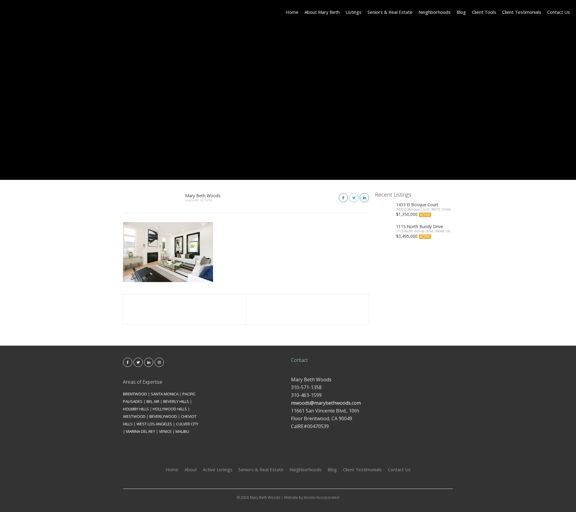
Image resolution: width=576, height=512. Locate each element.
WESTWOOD (134, 416)
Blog (461, 12)
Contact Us (558, 12)
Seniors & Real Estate (390, 12)
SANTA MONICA (164, 394)
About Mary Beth (322, 12)
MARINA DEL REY (140, 431)
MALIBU (182, 431)
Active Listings (217, 469)
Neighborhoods (434, 12)
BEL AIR (152, 401)
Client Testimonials (521, 12)
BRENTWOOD (135, 394)
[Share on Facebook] (343, 197)
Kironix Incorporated (321, 497)
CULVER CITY (187, 424)
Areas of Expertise (142, 382)
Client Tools (484, 12)
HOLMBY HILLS (136, 409)
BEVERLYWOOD (163, 416)
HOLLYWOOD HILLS (170, 409)
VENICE (165, 431)
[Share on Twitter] (353, 197)
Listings (354, 12)
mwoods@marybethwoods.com (326, 403)
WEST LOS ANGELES (154, 424)
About (190, 469)
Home (292, 12)
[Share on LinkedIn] (364, 197)
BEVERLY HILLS (176, 401)
